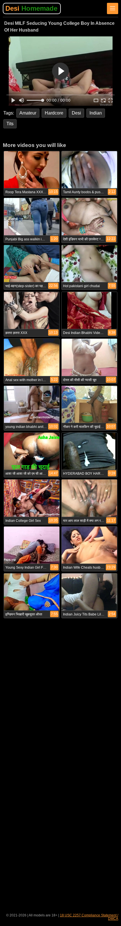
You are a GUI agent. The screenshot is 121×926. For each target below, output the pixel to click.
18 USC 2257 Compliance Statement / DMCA (89, 917)
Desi (31, 8)
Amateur (27, 113)
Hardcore (54, 113)
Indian (95, 113)
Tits (10, 123)
